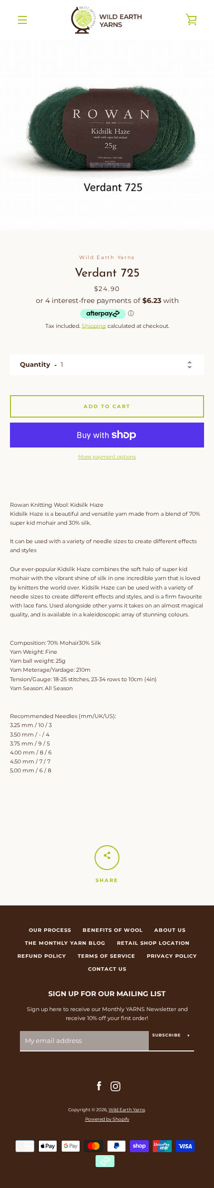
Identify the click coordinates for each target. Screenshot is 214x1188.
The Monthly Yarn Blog (65, 943)
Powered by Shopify (107, 1119)
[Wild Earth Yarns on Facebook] (99, 1085)
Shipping (94, 325)
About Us (170, 930)
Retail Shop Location (153, 943)
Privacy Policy (172, 956)
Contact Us (107, 969)
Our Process (50, 930)
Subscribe (166, 1035)
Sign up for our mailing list (107, 993)
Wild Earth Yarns (126, 1109)
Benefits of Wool (113, 930)
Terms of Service (106, 956)
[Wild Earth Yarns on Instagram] (115, 1085)
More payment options (107, 456)
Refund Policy (41, 956)
